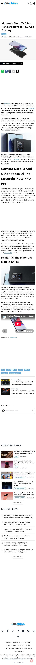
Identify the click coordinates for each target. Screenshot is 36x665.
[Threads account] (33, 631)
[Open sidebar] (2, 3)
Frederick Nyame (9, 36)
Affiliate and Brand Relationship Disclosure (19, 648)
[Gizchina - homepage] (11, 3)
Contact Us (16, 642)
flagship (31, 108)
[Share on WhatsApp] (2, 71)
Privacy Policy (27, 642)
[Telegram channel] (18, 636)
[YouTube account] (23, 631)
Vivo (16, 456)
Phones (4, 34)
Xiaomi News (20, 477)
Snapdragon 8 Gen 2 (15, 373)
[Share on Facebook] (6, 71)
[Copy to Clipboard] (17, 71)
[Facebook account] (8, 631)
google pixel (20, 498)
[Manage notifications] (31, 660)
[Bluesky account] (28, 631)
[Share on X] (9, 71)
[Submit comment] (32, 410)
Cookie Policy (12, 645)
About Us (8, 642)
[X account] (2, 631)
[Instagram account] (13, 631)
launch (20, 369)
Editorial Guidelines (24, 645)
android (9, 369)
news (14, 369)
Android (16, 159)
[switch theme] (31, 3)
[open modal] (34, 3)
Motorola (7, 104)
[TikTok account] (18, 631)
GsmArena (13, 337)
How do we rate (18, 651)
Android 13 (8, 253)
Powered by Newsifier (18, 662)
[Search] (28, 3)
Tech (3, 369)
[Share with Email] (13, 71)
